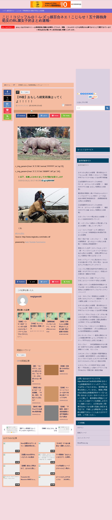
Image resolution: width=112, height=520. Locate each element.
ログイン (80, 427)
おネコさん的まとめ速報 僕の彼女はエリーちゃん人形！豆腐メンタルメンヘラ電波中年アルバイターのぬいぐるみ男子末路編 (92, 175)
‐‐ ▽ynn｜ (26, 92)
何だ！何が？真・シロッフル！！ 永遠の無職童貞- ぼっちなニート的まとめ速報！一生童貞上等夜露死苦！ (92, 241)
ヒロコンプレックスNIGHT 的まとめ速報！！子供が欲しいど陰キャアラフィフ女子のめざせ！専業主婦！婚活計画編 (92, 367)
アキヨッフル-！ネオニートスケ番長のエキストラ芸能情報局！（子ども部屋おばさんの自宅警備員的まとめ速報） (92, 328)
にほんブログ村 (82, 102)
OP (18, 92)
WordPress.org (82, 443)
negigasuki (68, 105)
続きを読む (20, 233)
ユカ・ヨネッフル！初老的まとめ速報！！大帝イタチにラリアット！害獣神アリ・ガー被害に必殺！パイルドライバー (92, 298)
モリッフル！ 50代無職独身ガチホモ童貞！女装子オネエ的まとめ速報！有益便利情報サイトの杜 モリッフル (92, 347)
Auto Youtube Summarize (35, 242)
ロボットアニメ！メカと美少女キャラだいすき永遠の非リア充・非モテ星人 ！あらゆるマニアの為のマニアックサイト (93, 262)
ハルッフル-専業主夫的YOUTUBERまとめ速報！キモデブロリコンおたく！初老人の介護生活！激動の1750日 (92, 271)
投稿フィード (82, 432)
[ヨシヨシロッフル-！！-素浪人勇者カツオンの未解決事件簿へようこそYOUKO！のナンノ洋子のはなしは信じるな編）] (92, 338)
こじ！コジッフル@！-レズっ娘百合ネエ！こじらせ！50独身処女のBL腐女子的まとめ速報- (92, 232)
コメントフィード (83, 438)
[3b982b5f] (44, 144)
